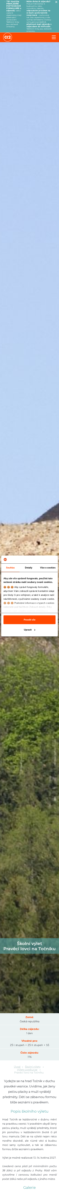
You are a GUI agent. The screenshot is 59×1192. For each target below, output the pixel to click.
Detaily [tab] (28, 567)
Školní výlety (33, 1066)
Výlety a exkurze (27, 1069)
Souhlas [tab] (10, 567)
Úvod (17, 1066)
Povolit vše (29, 619)
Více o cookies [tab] (48, 567)
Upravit (28, 629)
